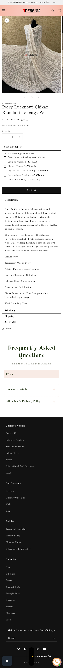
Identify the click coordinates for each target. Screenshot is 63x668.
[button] (3, 10)
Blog (8, 511)
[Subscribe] (54, 638)
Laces (8, 620)
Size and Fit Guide (15, 447)
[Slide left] (24, 97)
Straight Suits (13, 594)
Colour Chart (12, 453)
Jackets (9, 607)
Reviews (10, 491)
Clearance (10, 613)
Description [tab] (11, 200)
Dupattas (10, 600)
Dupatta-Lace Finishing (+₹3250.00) (26, 175)
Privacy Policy (13, 536)
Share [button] (8, 329)
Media (9, 504)
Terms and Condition (16, 529)
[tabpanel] (31, 255)
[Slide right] (38, 97)
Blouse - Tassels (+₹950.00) (22, 166)
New (8, 567)
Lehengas (10, 574)
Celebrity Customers (15, 498)
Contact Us (11, 433)
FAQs (8, 473)
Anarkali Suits (13, 587)
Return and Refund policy (18, 549)
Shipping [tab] (10, 316)
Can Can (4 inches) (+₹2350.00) (24, 180)
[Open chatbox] (56, 662)
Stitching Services (15, 440)
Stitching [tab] (10, 311)
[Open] (7, 661)
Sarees (9, 580)
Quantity (6, 131)
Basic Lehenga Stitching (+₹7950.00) (26, 157)
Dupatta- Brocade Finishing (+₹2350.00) (28, 171)
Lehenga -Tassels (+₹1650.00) (23, 162)
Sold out (31, 190)
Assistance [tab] (11, 322)
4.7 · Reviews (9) (31, 656)
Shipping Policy (13, 542)
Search (9, 460)
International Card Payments (20, 466)
